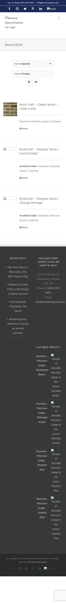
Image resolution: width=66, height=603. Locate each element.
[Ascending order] (50, 63)
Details (25, 128)
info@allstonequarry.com (48, 2)
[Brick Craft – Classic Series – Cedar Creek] (10, 109)
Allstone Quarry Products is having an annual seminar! (18, 325)
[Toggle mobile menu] (59, 18)
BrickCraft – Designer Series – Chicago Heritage (39, 201)
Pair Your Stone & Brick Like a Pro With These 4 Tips (18, 271)
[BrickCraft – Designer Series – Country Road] (10, 154)
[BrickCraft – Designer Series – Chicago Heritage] (10, 203)
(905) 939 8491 (27, 2)
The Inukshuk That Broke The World (18, 306)
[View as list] (35, 82)
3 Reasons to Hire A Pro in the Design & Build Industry (18, 289)
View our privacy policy (37, 562)
